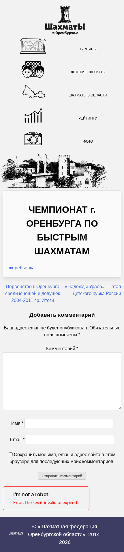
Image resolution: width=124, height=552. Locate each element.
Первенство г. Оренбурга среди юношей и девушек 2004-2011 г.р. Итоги (32, 293)
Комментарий (62, 348)
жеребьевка (22, 267)
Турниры (88, 49)
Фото (88, 141)
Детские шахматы (88, 72)
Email (17, 439)
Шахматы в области (88, 95)
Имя (17, 423)
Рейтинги (87, 118)
